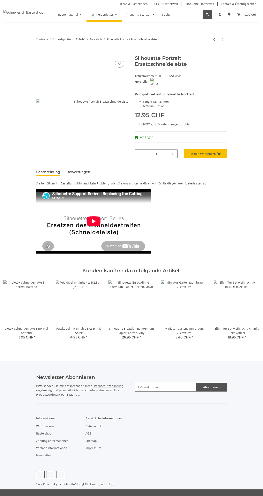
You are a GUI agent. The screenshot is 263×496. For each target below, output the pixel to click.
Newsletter (43, 455)
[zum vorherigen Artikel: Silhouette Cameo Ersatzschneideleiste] (214, 39)
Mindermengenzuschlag (174, 124)
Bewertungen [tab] (78, 172)
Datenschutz (94, 426)
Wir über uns (45, 426)
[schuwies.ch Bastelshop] (23, 12)
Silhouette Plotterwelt (199, 4)
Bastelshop (43, 433)
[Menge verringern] (139, 153)
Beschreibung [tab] (48, 172)
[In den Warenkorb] (39, 53)
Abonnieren (211, 387)
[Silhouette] (154, 81)
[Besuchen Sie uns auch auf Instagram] (61, 474)
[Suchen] (207, 14)
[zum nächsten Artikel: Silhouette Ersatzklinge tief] (222, 39)
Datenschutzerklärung (108, 386)
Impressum (93, 448)
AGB (88, 433)
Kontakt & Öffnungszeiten (238, 4)
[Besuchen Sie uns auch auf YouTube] (50, 474)
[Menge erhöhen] (172, 153)
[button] (219, 14)
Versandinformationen (51, 448)
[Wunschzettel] (229, 14)
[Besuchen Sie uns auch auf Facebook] (40, 474)
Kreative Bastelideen (133, 4)
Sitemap (91, 441)
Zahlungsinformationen (52, 441)
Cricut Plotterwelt (166, 4)
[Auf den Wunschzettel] (119, 63)
